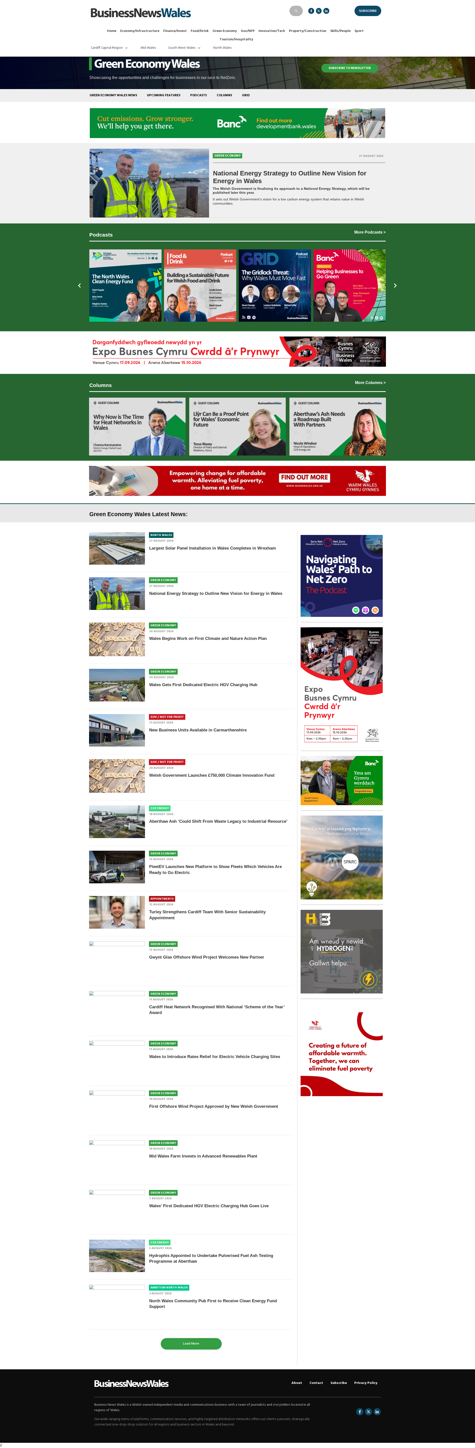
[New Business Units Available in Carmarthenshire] (117, 730)
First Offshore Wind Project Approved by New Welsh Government (213, 1106)
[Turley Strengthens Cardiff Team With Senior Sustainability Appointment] (117, 912)
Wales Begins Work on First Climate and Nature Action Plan (208, 638)
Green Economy (227, 155)
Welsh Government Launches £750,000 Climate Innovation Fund (211, 775)
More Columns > (370, 383)
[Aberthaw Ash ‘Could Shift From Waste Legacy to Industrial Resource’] (117, 821)
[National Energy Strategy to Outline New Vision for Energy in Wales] (149, 183)
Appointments (162, 898)
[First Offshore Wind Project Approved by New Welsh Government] (117, 1109)
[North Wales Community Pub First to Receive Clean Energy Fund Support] (117, 1303)
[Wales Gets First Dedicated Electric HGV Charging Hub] (117, 685)
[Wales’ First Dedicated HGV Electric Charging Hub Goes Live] (117, 1208)
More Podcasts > (370, 232)
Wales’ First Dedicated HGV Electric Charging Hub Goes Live (209, 1206)
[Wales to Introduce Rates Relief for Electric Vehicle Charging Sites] (117, 1059)
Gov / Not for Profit (167, 717)
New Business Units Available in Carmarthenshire (198, 730)
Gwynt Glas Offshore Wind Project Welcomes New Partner (206, 957)
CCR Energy (159, 808)
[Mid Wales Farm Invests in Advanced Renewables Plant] (117, 1158)
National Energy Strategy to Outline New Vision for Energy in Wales (215, 593)
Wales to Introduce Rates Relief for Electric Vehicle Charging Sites (214, 1056)
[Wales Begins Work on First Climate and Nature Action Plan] (117, 639)
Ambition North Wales (169, 1287)
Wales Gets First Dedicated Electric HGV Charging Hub (203, 684)
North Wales (161, 535)
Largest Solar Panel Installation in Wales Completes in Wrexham (212, 548)
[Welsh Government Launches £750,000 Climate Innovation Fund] (117, 776)
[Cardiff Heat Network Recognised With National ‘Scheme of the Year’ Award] (117, 1009)
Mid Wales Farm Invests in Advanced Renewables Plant (203, 1156)
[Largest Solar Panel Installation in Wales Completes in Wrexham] (117, 548)
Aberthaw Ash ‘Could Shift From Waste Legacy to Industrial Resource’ (218, 821)
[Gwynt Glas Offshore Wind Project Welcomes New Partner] (117, 959)
